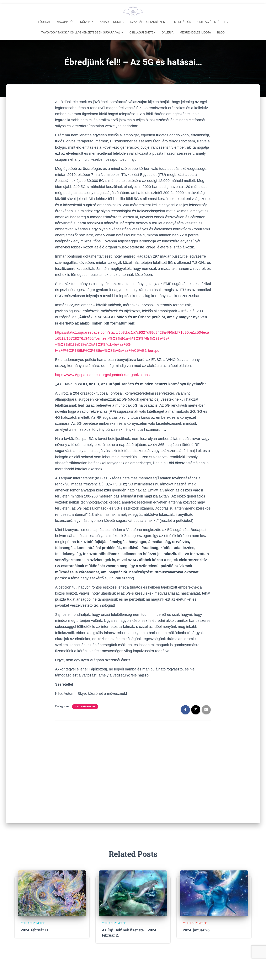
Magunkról (65, 21)
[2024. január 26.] (214, 893)
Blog (221, 32)
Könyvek (87, 21)
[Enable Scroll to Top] (257, 955)
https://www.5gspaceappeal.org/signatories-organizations (102, 375)
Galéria (168, 32)
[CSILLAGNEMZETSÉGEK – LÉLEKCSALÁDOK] (133, 11)
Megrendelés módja (195, 32)
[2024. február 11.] (52, 893)
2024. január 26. (197, 929)
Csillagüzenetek (142, 32)
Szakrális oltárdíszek (148, 21)
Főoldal (44, 21)
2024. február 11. (35, 929)
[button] (123, 21)
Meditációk (182, 21)
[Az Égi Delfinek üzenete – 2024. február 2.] (133, 893)
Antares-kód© (111, 21)
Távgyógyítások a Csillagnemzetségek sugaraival (81, 32)
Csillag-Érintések (211, 21)
